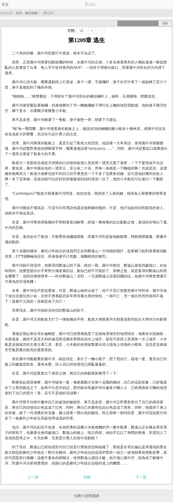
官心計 (48, 13)
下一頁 (141, 477)
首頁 (5, 4)
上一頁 (32, 477)
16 (81, 31)
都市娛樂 (31, 13)
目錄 (87, 477)
